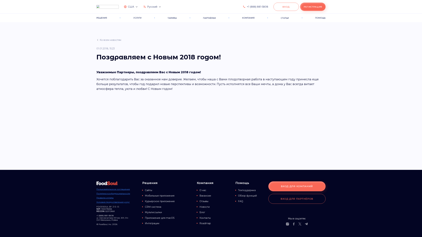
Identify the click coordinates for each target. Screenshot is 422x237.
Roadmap (205, 223)
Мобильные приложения (159, 195)
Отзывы (203, 201)
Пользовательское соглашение (113, 189)
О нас (202, 190)
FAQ (240, 201)
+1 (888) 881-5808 (257, 6)
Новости (204, 206)
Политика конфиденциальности (113, 193)
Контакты (205, 217)
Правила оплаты (105, 198)
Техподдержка (247, 190)
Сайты (148, 190)
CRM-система (153, 206)
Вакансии (205, 195)
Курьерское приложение (160, 201)
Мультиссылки (153, 212)
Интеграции (152, 223)
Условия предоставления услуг (113, 202)
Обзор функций (247, 195)
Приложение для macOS (160, 217)
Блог (202, 212)
